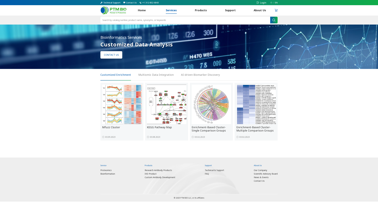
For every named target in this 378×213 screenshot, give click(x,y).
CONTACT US (111, 55)
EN (276, 2)
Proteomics (106, 170)
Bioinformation (107, 173)
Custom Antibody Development (160, 177)
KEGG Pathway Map (159, 127)
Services (171, 10)
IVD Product (151, 173)
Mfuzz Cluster (111, 127)
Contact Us (259, 180)
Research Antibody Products (158, 170)
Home (142, 10)
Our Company (260, 170)
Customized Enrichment (115, 74)
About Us (260, 10)
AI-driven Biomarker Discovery (200, 74)
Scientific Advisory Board (266, 173)
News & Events (261, 177)
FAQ (207, 173)
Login (263, 2)
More (135, 136)
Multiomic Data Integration (156, 74)
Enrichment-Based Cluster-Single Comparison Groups (209, 129)
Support (230, 10)
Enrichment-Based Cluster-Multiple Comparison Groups (255, 129)
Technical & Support (214, 170)
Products (201, 10)
